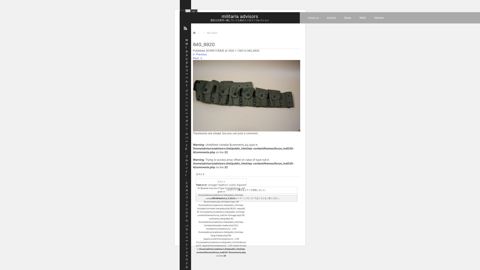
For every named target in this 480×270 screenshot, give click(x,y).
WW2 (362, 17)
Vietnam (379, 17)
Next (197, 58)
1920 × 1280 (236, 50)
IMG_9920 (253, 50)
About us (313, 17)
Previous (200, 54)
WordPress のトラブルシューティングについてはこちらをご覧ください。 (246, 198)
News (347, 17)
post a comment (248, 133)
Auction (331, 17)
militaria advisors (240, 16)
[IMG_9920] (246, 95)
